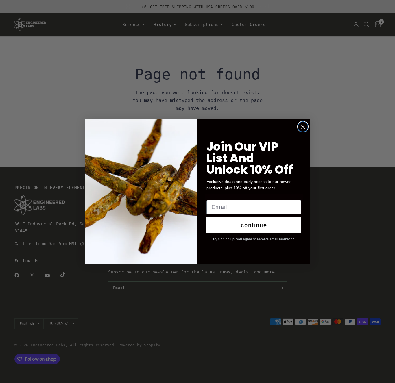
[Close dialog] (303, 127)
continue (254, 225)
